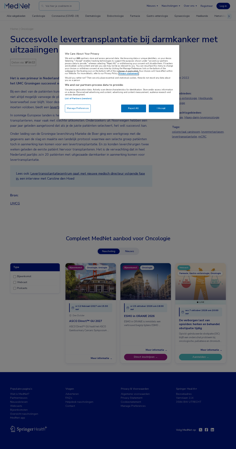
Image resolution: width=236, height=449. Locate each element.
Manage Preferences (78, 108)
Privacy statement (128, 73)
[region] (119, 82)
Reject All (133, 108)
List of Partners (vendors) (78, 98)
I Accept (161, 108)
